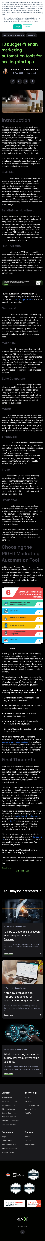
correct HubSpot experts (22, 299)
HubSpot (28, 1097)
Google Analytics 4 (32, 1105)
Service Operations (9, 1113)
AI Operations (7, 1097)
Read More (6, 868)
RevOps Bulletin (8, 1152)
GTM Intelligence (8, 1109)
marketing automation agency (27, 816)
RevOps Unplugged (9, 1148)
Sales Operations (8, 1105)
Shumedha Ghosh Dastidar (24, 69)
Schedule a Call (22, 871)
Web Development (9, 1117)
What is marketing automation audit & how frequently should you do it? (21, 1057)
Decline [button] (27, 27)
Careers (28, 1141)
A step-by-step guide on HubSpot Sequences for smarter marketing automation (22, 996)
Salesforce (29, 1101)
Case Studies (7, 1141)
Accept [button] (17, 27)
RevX (12, 821)
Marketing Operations (10, 1101)
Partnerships (30, 1144)
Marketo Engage (31, 1109)
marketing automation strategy (15, 742)
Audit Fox (28, 1113)
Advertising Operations (11, 1121)
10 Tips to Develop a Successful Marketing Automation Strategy (22, 935)
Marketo (31, 35)
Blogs (4, 1137)
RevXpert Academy (9, 1144)
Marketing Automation (13, 35)
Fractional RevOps (9, 1124)
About (27, 1137)
